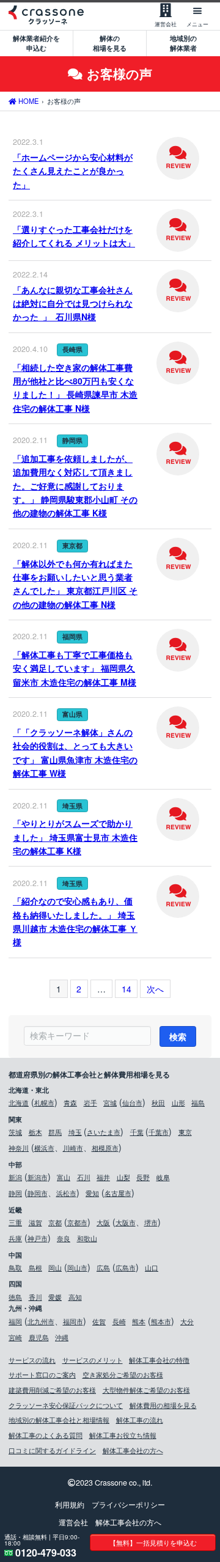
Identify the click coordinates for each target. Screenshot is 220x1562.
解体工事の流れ (139, 1420)
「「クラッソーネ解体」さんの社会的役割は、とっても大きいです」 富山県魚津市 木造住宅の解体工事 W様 (75, 752)
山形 (178, 1102)
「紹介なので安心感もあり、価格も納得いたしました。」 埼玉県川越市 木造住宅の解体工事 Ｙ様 (75, 921)
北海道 (19, 1102)
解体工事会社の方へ (133, 1450)
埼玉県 (72, 805)
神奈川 (19, 1148)
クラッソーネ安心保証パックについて (66, 1405)
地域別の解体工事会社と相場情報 (59, 1420)
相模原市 (105, 1148)
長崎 (119, 1321)
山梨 (123, 1177)
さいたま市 (103, 1132)
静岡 (15, 1193)
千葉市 (158, 1132)
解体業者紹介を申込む (36, 43)
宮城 (110, 1102)
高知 (75, 1297)
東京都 (72, 545)
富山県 (72, 714)
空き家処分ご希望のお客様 (122, 1374)
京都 (55, 1222)
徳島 (15, 1297)
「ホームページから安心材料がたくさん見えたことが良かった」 (73, 171)
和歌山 (87, 1238)
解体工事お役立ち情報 (122, 1435)
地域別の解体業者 (183, 43)
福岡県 (72, 636)
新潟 (15, 1177)
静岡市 (38, 1193)
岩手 (90, 1102)
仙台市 (132, 1102)
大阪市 (126, 1222)
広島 (103, 1267)
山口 (151, 1267)
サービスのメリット (92, 1360)
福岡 (15, 1321)
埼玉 (75, 1132)
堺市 (151, 1222)
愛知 (92, 1193)
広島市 (126, 1267)
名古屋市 (118, 1193)
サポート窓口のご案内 (42, 1374)
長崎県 (72, 349)
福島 (198, 1102)
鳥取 (15, 1267)
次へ (155, 989)
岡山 (55, 1267)
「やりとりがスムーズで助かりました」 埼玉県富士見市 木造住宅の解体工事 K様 (75, 837)
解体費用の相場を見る (163, 1405)
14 (126, 989)
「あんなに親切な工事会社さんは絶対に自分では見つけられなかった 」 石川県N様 (73, 303)
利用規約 (69, 1504)
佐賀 (99, 1321)
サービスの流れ (32, 1360)
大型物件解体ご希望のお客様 (146, 1390)
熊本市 (161, 1321)
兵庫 (15, 1238)
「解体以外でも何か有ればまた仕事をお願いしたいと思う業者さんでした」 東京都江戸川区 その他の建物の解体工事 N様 (75, 583)
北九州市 (41, 1321)
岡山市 (77, 1267)
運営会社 (73, 1522)
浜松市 (66, 1193)
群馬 (55, 1132)
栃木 (35, 1132)
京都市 (77, 1222)
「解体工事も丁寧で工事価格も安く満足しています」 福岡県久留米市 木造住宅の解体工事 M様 (74, 668)
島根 (35, 1267)
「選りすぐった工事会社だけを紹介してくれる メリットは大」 (74, 236)
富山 (63, 1177)
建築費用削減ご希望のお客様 (52, 1390)
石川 (83, 1177)
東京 (185, 1132)
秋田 (158, 1102)
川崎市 (73, 1148)
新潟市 (38, 1177)
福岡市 (73, 1321)
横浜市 (44, 1148)
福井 (103, 1177)
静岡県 (72, 440)
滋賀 (35, 1222)
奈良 (63, 1238)
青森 (70, 1102)
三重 (15, 1222)
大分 (187, 1321)
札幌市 (44, 1102)
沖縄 (61, 1337)
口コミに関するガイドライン (52, 1450)
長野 (143, 1177)
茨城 (15, 1132)
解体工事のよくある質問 (45, 1435)
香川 (35, 1297)
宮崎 (15, 1337)
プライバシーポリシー (128, 1504)
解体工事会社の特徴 (159, 1360)
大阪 (103, 1222)
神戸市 (38, 1238)
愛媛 (55, 1297)
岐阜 (163, 1177)
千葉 (137, 1132)
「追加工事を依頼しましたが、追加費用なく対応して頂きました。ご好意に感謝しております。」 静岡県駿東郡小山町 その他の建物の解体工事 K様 (75, 485)
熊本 (138, 1321)
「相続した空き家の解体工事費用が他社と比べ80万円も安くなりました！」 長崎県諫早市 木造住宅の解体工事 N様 (75, 387)
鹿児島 (39, 1337)
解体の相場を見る (110, 43)
